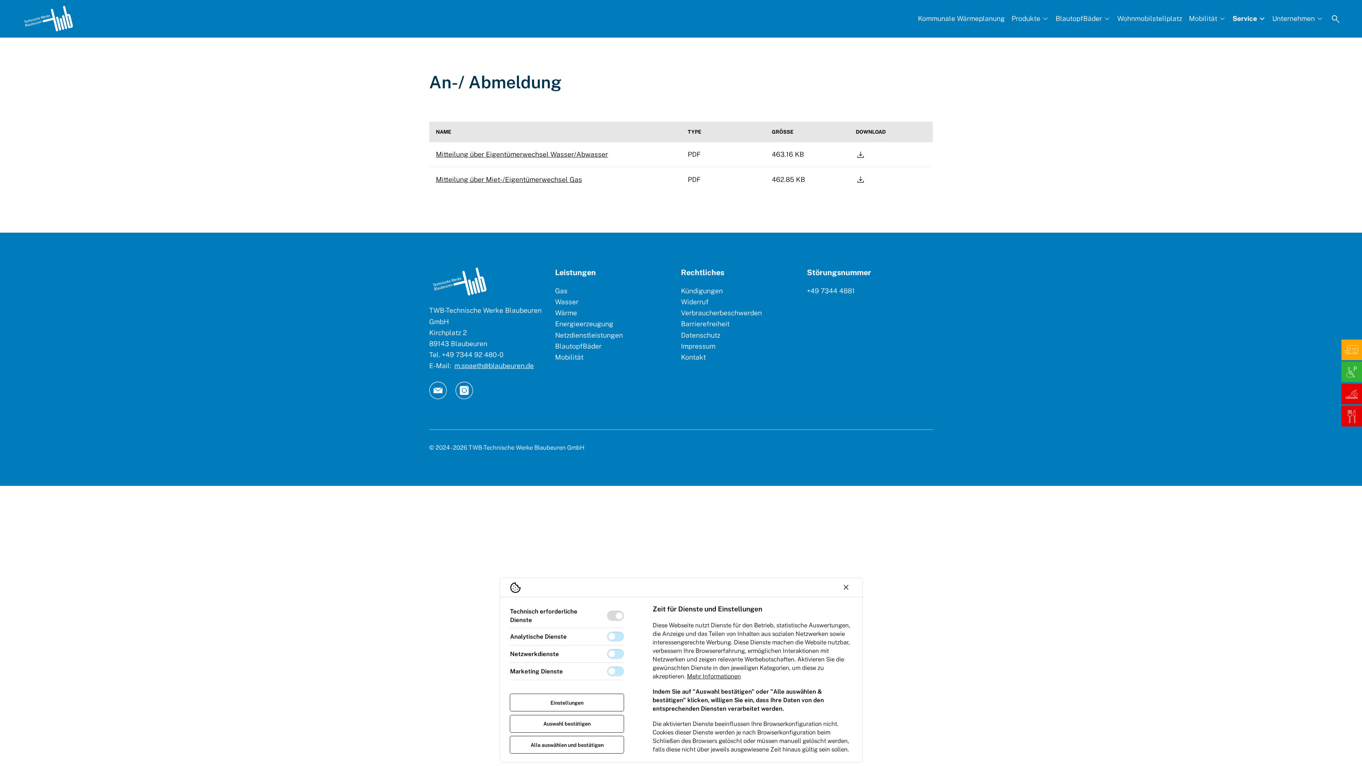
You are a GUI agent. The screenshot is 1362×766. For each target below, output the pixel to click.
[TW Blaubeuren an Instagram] (464, 390)
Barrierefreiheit (705, 324)
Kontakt (693, 357)
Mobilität (569, 357)
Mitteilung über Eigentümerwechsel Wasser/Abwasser (522, 154)
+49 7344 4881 (831, 291)
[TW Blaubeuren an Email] (438, 390)
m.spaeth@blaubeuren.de (494, 366)
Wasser (566, 302)
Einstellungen (566, 703)
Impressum (698, 346)
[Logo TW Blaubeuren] (48, 18)
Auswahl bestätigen (567, 724)
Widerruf (695, 302)
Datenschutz (700, 335)
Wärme (566, 313)
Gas (561, 291)
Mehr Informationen (714, 676)
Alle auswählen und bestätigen (567, 745)
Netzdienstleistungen (589, 335)
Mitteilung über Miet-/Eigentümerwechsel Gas (509, 179)
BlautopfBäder (578, 346)
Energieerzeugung (584, 324)
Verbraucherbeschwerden (721, 313)
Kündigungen (702, 291)
